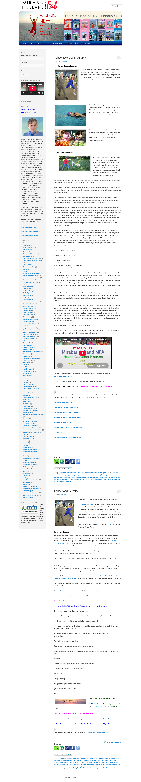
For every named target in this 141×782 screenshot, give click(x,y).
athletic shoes (27, 256)
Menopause (26, 406)
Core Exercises (28, 314)
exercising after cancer (82, 477)
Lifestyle (25, 395)
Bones (25, 297)
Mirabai (97, 766)
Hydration (26, 382)
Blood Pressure (28, 286)
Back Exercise (27, 265)
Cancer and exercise (66, 472)
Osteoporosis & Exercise (31, 428)
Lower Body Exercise (30, 397)
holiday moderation (29, 380)
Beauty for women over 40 (31, 273)
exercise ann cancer (69, 477)
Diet (24, 325)
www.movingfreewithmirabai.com (31, 231)
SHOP (47, 43)
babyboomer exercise (91, 762)
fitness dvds (27, 354)
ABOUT (40, 43)
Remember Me (28, 70)
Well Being (26, 482)
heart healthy (27, 378)
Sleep (25, 456)
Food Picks (26, 362)
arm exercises (27, 249)
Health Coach (76, 472)
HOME (25, 43)
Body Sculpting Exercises (31, 291)
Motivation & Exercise (76, 760)
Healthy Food (27, 373)
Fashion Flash (27, 349)
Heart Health (27, 375)
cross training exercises (30, 319)
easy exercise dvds (29, 328)
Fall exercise (27, 343)
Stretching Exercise (29, 464)
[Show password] (42, 65)
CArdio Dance (27, 310)
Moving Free (87, 760)
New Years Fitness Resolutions (33, 414)
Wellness (26, 484)
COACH (79, 43)
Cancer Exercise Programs (70, 57)
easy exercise (64, 766)
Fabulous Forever (28, 338)
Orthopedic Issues (29, 423)
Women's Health (28, 497)
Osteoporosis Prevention (31, 432)
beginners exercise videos (31, 278)
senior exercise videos (30, 449)
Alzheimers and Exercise (31, 243)
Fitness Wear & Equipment (31, 358)
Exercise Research (29, 334)
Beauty (25, 271)
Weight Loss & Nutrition (30, 480)
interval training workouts (31, 388)
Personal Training (28, 438)
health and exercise (29, 367)
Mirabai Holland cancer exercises (69, 479)
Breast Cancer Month (71, 476)
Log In (25, 75)
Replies (69, 481)
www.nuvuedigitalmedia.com (29, 235)
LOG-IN (32, 43)
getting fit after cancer (96, 477)
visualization (27, 473)
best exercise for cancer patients (96, 474)
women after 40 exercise (72, 762)
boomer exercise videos (30, 302)
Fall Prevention (28, 345)
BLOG (72, 43)
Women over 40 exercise (31, 493)
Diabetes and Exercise (30, 323)
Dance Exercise (28, 321)
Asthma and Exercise (30, 254)
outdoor (25, 434)
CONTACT (88, 43)
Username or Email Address (29, 55)
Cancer (80, 476)
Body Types (27, 293)
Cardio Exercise (85, 758)
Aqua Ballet (26, 245)
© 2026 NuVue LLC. (70, 778)
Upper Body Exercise (30, 469)
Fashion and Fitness (29, 347)
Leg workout (27, 393)
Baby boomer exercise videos (32, 260)
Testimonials (27, 467)
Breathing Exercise (29, 304)
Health (25, 364)
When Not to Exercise (30, 486)
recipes (25, 443)
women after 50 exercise (105, 768)
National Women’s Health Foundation (68, 437)
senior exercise (92, 768)
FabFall (95, 704)
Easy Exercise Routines (30, 330)
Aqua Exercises (28, 247)
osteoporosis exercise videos (32, 430)
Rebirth (25, 441)
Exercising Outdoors (29, 336)
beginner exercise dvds (30, 275)
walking (25, 478)
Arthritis (25, 252)
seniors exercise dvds (30, 451)
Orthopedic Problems (30, 425)
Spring (25, 460)
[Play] (24, 93)
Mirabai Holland (102, 472)
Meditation (26, 404)
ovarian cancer (99, 479)
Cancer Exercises (28, 308)
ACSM (110, 524)
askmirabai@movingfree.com (98, 732)
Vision (25, 471)
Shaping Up (27, 454)
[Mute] (39, 93)
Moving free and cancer (87, 479)
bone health (27, 295)
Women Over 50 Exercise (31, 495)
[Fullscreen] (42, 93)
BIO (24, 284)
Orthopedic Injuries (29, 421)
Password (24, 62)
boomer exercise (28, 299)
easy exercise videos (96, 758)
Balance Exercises (29, 267)
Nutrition (94, 760)
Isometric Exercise (29, 391)
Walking (62, 762)
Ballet (25, 269)
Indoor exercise (28, 384)
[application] (32, 88)
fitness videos (27, 356)
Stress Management (103, 760)
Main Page (94, 472)
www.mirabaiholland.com (63, 376)
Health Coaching (86, 472)
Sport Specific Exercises (31, 458)
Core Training (27, 317)
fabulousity (26, 341)
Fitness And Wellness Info (111, 758)
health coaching (87, 504)
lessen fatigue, (86, 543)
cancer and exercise (89, 476)
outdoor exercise (28, 436)
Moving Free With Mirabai (80, 768)
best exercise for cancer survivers (102, 764)
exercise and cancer (88, 766)
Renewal (25, 445)
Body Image (63, 758)
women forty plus (28, 491)
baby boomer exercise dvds (32, 258)
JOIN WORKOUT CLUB (60, 43)
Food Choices (27, 360)
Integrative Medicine (29, 386)
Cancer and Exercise (66, 491)
